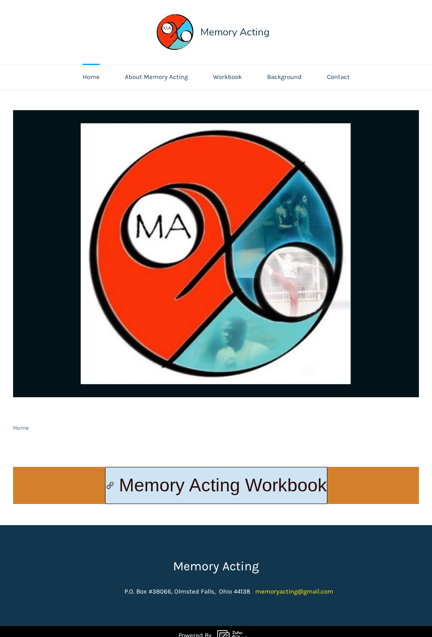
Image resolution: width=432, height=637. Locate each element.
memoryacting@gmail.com (294, 591)
